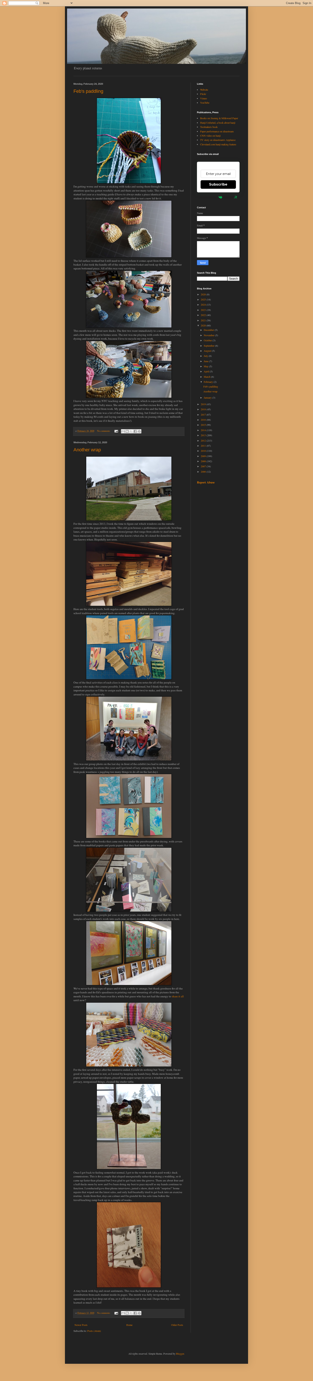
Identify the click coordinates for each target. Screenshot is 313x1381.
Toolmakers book (209, 127)
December (209, 330)
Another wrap (87, 449)
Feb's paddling (88, 91)
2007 (204, 466)
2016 (204, 419)
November (209, 335)
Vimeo (203, 98)
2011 (204, 445)
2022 (204, 315)
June (206, 361)
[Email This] (123, 431)
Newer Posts (81, 1325)
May (206, 366)
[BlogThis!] (127, 431)
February (209, 381)
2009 (204, 456)
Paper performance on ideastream (217, 131)
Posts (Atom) (94, 1330)
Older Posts (177, 1325)
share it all (178, 996)
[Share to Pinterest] (139, 431)
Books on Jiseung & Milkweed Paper (219, 118)
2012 (204, 440)
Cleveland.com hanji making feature (218, 144)
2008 (204, 461)
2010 (204, 450)
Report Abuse (206, 482)
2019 (204, 404)
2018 (204, 409)
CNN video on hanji (210, 135)
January (208, 397)
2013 (204, 435)
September (209, 345)
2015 (204, 424)
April (207, 371)
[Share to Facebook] (135, 431)
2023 (204, 310)
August (208, 350)
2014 (204, 430)
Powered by (208, 197)
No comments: (104, 430)
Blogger (180, 1353)
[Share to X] (131, 431)
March (207, 376)
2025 (204, 299)
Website (204, 89)
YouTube (204, 102)
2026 (204, 294)
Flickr (203, 94)
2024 (204, 304)
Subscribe (218, 184)
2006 (204, 471)
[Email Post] (116, 430)
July (206, 355)
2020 (204, 325)
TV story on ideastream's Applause (217, 140)
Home (129, 1325)
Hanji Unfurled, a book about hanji (217, 122)
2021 (204, 320)
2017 (204, 414)
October (208, 340)
